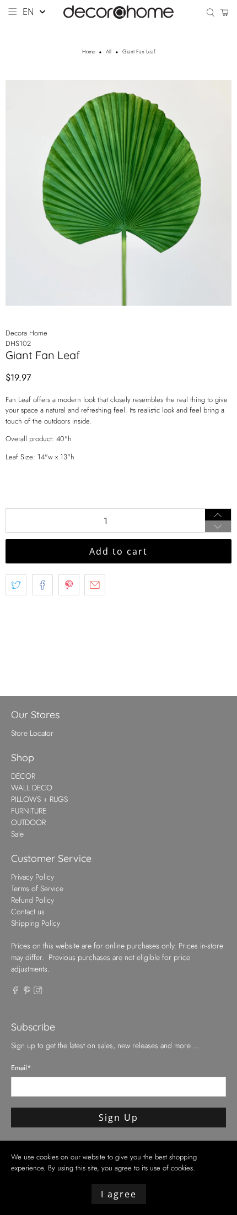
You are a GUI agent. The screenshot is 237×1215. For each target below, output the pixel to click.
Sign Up (118, 1117)
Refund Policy (32, 899)
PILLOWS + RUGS (39, 799)
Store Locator (32, 733)
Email (21, 1067)
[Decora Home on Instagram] (38, 991)
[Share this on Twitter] (16, 584)
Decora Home (26, 333)
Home (88, 52)
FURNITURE (28, 810)
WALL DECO (31, 787)
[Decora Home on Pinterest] (27, 991)
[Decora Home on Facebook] (15, 991)
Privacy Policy (32, 876)
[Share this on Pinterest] (68, 584)
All (108, 52)
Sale (17, 833)
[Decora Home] (119, 12)
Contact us (28, 911)
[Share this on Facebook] (42, 584)
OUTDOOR (28, 822)
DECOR (23, 776)
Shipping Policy (35, 923)
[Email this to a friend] (94, 584)
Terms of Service (37, 888)
